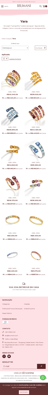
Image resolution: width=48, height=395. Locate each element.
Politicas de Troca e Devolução (12, 308)
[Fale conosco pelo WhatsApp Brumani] (43, 377)
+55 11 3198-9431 (10, 332)
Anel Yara (12, 92)
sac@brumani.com (11, 335)
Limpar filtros (15, 59)
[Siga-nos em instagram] (4, 356)
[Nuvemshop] (24, 373)
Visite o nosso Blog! (11, 339)
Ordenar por (15, 43)
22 (4, 59)
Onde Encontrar (29, 308)
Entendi (24, 392)
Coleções (8, 38)
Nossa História (7, 313)
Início (3, 38)
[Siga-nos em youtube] (9, 356)
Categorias (6, 304)
